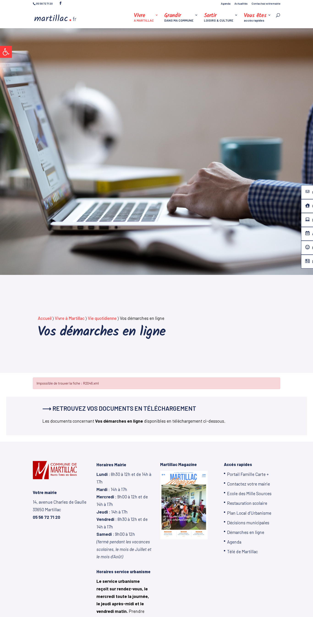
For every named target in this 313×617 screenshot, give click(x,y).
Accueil (45, 318)
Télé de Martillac (242, 551)
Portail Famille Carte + (248, 474)
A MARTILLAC (144, 17)
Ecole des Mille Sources (249, 493)
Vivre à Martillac (70, 318)
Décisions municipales (248, 522)
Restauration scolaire (247, 503)
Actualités (241, 3)
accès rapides (255, 17)
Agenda (226, 3)
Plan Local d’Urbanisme (249, 513)
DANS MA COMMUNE (178, 17)
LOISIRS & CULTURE (218, 17)
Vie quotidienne (102, 318)
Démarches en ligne (245, 532)
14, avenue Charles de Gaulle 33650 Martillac (59, 509)
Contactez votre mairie (266, 3)
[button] (6, 52)
